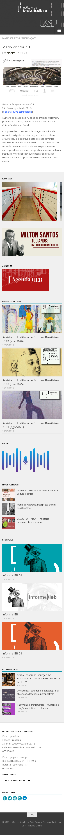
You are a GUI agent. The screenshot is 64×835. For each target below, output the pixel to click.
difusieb (11, 53)
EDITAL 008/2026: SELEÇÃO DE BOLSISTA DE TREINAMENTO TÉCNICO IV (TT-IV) (38, 678)
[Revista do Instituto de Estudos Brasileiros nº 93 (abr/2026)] (32, 319)
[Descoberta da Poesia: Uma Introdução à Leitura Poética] (8, 495)
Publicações (29, 38)
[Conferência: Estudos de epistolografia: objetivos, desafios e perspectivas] (8, 695)
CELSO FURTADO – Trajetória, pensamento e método (33, 520)
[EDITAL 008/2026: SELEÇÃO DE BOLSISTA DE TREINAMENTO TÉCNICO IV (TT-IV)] (8, 679)
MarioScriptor (11, 38)
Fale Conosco (9, 774)
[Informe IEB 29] (32, 558)
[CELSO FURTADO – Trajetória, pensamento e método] (8, 523)
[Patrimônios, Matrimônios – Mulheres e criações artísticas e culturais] (8, 709)
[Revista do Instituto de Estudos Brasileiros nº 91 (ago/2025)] (32, 405)
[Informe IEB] (32, 597)
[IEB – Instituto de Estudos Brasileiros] (32, 8)
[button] (4, 201)
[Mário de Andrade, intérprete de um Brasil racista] (8, 509)
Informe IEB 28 (12, 653)
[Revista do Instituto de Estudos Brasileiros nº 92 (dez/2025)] (32, 362)
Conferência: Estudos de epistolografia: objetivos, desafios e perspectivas (38, 692)
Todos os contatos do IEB (16, 780)
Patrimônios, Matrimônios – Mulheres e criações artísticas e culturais (38, 706)
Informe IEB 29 (12, 575)
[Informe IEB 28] (32, 636)
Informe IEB (10, 614)
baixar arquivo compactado (17, 111)
